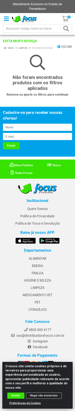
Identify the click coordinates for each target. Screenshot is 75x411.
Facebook (40, 347)
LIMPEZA (37, 288)
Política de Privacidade (37, 216)
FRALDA (37, 273)
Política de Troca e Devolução (37, 223)
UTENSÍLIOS (37, 310)
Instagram (40, 341)
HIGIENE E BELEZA (37, 280)
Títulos (56, 165)
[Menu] (6, 18)
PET (37, 302)
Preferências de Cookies (25, 403)
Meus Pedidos (23, 165)
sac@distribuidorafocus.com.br (40, 335)
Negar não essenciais (44, 395)
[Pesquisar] (67, 28)
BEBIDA (37, 266)
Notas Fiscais (23, 172)
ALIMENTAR (37, 258)
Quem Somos (37, 209)
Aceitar (15, 395)
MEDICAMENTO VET (37, 295)
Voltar (66, 47)
